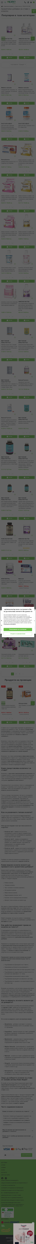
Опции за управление (17, 633)
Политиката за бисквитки (10, 624)
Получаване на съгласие (17, 629)
